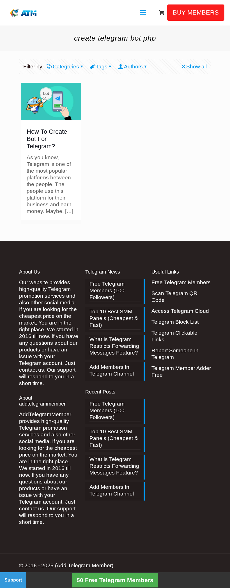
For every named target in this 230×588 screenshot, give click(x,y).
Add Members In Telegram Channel (111, 370)
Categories (66, 67)
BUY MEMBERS (196, 12)
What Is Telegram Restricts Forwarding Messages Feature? (114, 346)
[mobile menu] (143, 12)
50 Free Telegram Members (115, 580)
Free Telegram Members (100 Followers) (107, 290)
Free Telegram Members (181, 282)
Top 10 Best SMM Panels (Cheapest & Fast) (113, 318)
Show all (196, 67)
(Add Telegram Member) (84, 565)
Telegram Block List (175, 322)
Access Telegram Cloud (180, 311)
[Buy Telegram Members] (24, 12)
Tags (101, 67)
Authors (133, 67)
